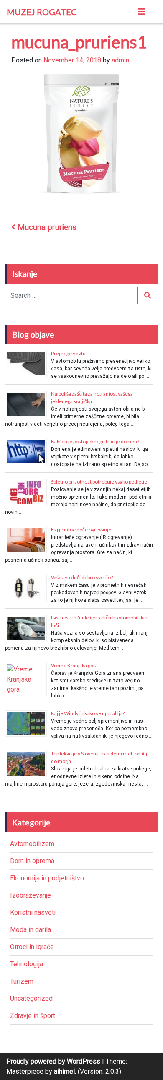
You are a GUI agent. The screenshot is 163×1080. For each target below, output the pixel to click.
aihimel (64, 1071)
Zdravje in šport (32, 1016)
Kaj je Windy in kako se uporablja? (88, 713)
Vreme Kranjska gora (74, 665)
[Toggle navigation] (141, 11)
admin (120, 60)
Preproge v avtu (68, 353)
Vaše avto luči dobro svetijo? (82, 577)
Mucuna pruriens (45, 227)
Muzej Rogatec (42, 12)
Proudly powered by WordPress (53, 1061)
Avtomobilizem (32, 844)
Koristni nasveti (33, 912)
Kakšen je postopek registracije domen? (95, 441)
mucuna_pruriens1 (79, 42)
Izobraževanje (30, 895)
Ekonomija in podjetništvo (47, 878)
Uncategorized (31, 998)
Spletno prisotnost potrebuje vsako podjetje (99, 482)
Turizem (21, 981)
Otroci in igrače (32, 947)
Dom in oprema (32, 861)
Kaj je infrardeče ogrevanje (81, 529)
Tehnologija (26, 964)
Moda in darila (30, 930)
